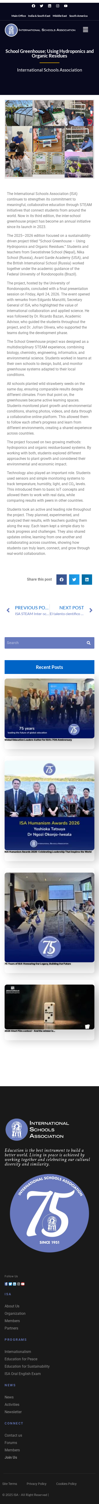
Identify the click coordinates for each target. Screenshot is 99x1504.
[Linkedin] (49, 5)
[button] (85, 30)
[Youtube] (65, 5)
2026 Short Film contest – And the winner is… (30, 1030)
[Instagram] (57, 5)
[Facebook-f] (6, 1284)
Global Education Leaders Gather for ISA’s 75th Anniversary (38, 739)
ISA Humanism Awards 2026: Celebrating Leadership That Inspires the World (48, 851)
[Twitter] (41, 5)
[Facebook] (33, 5)
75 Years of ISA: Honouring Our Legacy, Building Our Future (38, 963)
